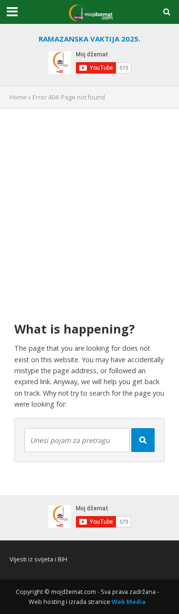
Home (18, 97)
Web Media (129, 602)
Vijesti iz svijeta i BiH (38, 559)
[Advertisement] (89, 207)
